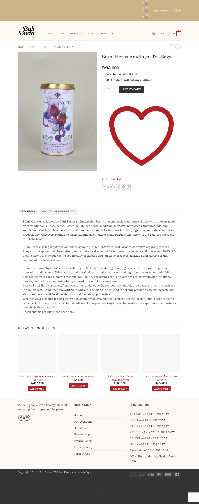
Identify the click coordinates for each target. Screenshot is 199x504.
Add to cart (131, 89)
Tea (45, 47)
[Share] (23, 484)
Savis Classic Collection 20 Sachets (161, 378)
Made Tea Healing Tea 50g (78, 376)
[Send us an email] (179, 10)
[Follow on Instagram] (176, 10)
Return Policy (83, 441)
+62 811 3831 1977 (162, 432)
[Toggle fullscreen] (13, 484)
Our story (80, 428)
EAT (63, 33)
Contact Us (106, 33)
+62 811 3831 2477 (156, 414)
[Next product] (171, 46)
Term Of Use (82, 453)
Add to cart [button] (37, 389)
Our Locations (83, 421)
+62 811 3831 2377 (154, 438)
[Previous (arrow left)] (3, 498)
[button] (160, 10)
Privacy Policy (83, 447)
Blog (91, 33)
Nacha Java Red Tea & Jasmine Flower (120, 378)
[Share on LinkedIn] (129, 187)
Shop (34, 47)
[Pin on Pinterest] (123, 187)
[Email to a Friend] (117, 187)
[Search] (153, 34)
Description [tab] (28, 211)
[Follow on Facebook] (173, 10)
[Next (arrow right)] (13, 498)
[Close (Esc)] (33, 484)
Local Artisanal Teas (68, 47)
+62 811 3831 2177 (156, 426)
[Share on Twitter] (111, 187)
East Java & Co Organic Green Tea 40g (37, 378)
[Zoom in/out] (3, 484)
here (71, 312)
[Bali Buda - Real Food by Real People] (31, 30)
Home (22, 47)
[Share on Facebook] (105, 187)
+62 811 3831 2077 (152, 420)
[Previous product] (178, 46)
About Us (75, 33)
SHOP (51, 33)
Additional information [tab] (58, 211)
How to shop (82, 434)
